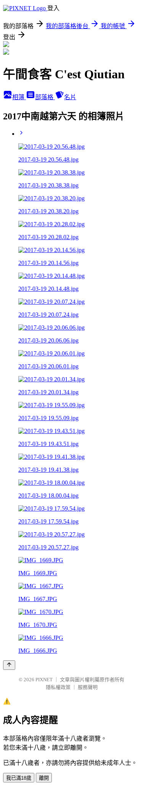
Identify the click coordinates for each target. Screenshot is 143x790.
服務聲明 (88, 687)
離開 (44, 778)
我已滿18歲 (18, 778)
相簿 (19, 97)
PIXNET (44, 679)
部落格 (45, 97)
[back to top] (9, 665)
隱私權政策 (58, 687)
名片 (70, 97)
